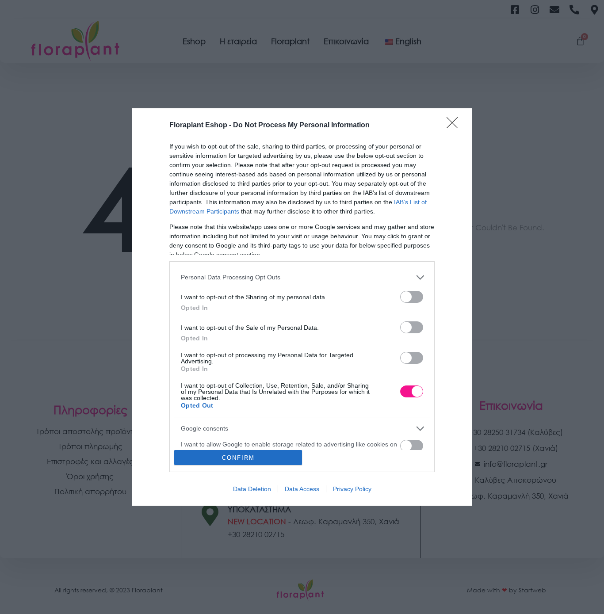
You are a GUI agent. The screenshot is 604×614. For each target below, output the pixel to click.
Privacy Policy (352, 488)
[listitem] (302, 277)
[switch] (411, 297)
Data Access (302, 488)
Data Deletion (252, 488)
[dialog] (302, 307)
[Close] (455, 125)
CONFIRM (238, 457)
